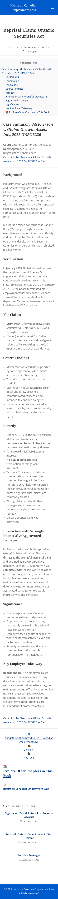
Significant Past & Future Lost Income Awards (29, 814)
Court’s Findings (14, 88)
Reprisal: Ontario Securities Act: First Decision (29, 836)
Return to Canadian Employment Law (26, 789)
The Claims (11, 84)
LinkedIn (28, 749)
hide (35, 62)
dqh (14, 47)
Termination (12, 80)
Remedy (10, 92)
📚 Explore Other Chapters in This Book (27, 112)
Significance (12, 104)
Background (12, 76)
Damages (31, 51)
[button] (52, 7)
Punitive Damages (29, 855)
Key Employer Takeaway (18, 108)
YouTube (29, 757)
